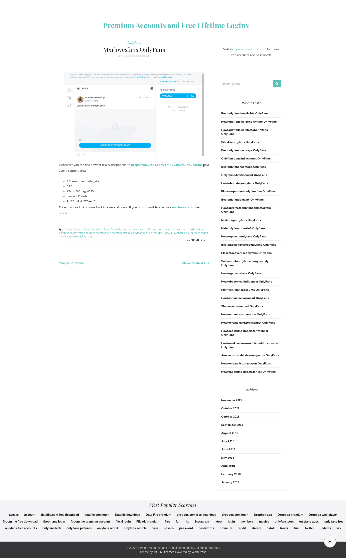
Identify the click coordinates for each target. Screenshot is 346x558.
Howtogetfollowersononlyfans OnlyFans (249, 121)
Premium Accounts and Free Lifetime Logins (176, 25)
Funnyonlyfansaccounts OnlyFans (245, 289)
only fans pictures (122, 233)
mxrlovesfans (182, 207)
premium (226, 528)
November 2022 (231, 400)
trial (296, 528)
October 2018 (230, 416)
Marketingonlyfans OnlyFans (241, 220)
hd (187, 521)
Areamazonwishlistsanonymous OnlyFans (250, 355)
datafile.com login (96, 514)
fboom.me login (54, 521)
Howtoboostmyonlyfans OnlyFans (244, 183)
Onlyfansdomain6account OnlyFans (246, 158)
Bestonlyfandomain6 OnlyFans (242, 199)
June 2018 (228, 449)
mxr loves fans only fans (112, 229)
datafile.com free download (60, 514)
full (178, 521)
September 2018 (232, 424)
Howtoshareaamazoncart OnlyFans (245, 298)
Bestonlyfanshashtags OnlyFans (243, 150)
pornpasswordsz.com (251, 49)
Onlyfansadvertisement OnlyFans (244, 175)
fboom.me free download (20, 521)
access (14, 514)
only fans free (103, 233)
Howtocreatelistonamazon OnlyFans (246, 363)
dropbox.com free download (196, 514)
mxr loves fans (70, 229)
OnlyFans (134, 42)
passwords (206, 528)
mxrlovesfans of (179, 229)
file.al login (123, 521)
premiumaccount (141, 55)
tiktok (271, 528)
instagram (202, 521)
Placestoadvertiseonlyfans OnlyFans (246, 252)
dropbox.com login (235, 514)
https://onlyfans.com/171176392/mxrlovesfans (166, 165)
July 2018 (227, 441)
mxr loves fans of (89, 229)
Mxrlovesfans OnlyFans (134, 49)
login (231, 521)
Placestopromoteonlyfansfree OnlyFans (248, 191)
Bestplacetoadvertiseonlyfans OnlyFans (248, 244)
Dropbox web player (323, 514)
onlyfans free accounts (162, 233)
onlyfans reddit (199, 233)
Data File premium (158, 514)
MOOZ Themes (164, 552)
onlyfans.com (85, 236)
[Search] (277, 83)
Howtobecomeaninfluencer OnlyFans (246, 281)
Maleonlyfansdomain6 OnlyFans (243, 228)
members (246, 521)
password (186, 528)
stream (256, 528)
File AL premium (147, 521)
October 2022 (230, 408)
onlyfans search (68, 236)
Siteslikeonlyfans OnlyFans (240, 142)
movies (264, 521)
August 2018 (229, 433)
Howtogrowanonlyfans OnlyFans (243, 236)
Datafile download (127, 514)
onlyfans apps (140, 233)
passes (169, 528)
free (167, 521)
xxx (338, 528)
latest (218, 521)
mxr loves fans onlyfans (140, 229)
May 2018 (227, 457)
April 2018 (228, 465)
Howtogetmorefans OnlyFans (241, 273)
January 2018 (230, 482)
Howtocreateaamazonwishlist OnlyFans (248, 322)
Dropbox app (263, 514)
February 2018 (231, 474)
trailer (284, 528)
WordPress (199, 552)
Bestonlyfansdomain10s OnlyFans (245, 113)
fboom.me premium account (90, 521)
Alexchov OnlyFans (195, 262)
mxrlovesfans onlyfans (82, 233)
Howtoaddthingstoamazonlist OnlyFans (248, 371)
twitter (309, 528)
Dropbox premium (290, 514)
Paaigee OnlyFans (71, 262)
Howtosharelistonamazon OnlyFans (245, 314)
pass (155, 528)
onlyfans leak (182, 233)
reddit (242, 528)
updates (325, 528)
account (29, 514)
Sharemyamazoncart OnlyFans (242, 306)
